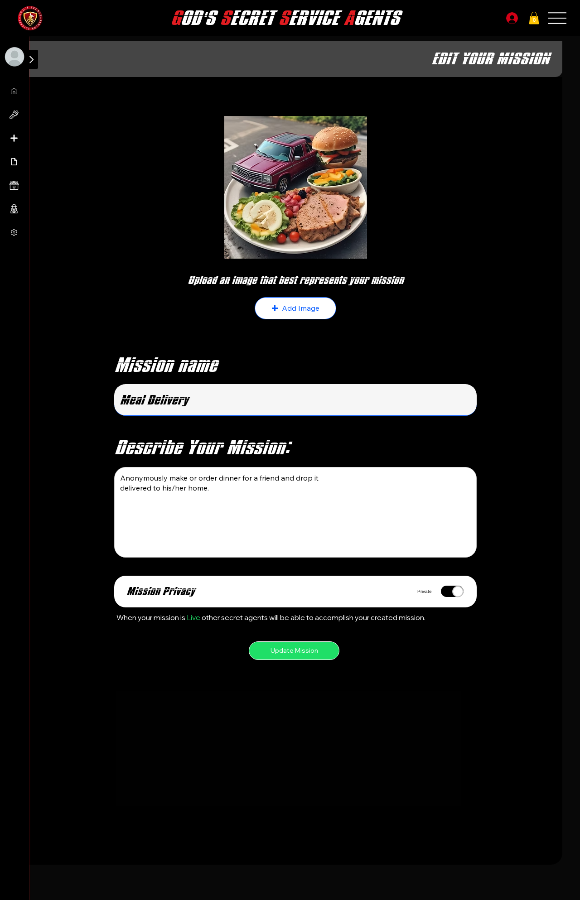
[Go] (31, 59)
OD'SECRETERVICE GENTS (284, 18)
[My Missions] (15, 91)
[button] (534, 18)
